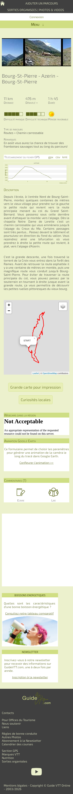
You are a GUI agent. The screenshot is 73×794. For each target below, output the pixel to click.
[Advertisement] (36, 550)
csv (58, 157)
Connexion (37, 17)
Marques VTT (11, 754)
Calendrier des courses (17, 744)
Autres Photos (11, 737)
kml (64, 157)
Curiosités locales (36, 399)
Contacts (8, 713)
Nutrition (8, 757)
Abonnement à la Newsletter (21, 740)
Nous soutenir (11, 723)
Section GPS (10, 750)
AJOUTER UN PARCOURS (41, 3)
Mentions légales (15, 785)
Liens (5, 727)
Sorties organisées (14, 761)
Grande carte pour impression (35, 387)
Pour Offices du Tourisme (18, 720)
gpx (50, 157)
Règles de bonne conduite (19, 733)
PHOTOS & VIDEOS (51, 10)
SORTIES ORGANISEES (22, 10)
